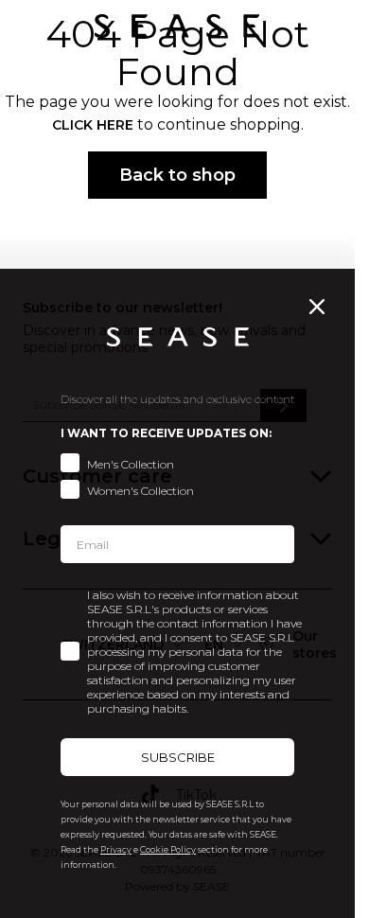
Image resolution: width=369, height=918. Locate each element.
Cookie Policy (168, 849)
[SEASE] (177, 26)
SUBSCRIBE (178, 757)
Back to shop (177, 175)
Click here (92, 125)
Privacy (116, 849)
